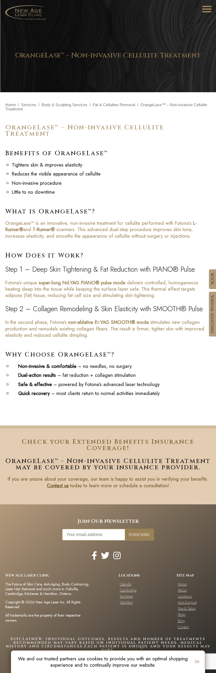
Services (28, 105)
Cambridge (128, 590)
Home (10, 105)
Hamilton (126, 602)
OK (197, 662)
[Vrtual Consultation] (212, 314)
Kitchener (126, 596)
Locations (185, 596)
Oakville (125, 584)
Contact (183, 627)
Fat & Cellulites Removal (114, 105)
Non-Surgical (187, 602)
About (182, 590)
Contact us (58, 485)
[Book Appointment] (212, 279)
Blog (181, 620)
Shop (181, 614)
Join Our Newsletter (108, 521)
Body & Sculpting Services (64, 105)
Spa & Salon (187, 608)
